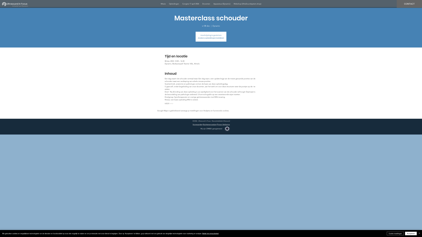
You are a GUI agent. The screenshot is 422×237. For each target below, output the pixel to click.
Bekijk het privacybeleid (210, 233)
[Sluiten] (419, 233)
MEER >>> (169, 103)
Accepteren (411, 233)
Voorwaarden (197, 124)
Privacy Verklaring (223, 124)
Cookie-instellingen (395, 233)
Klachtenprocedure (209, 124)
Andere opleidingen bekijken (211, 38)
